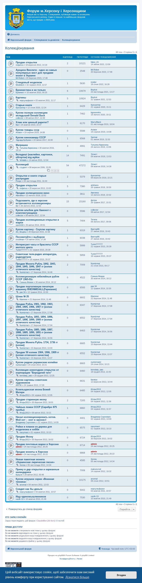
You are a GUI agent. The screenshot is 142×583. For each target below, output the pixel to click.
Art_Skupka (21, 232)
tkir (17, 206)
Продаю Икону (24, 436)
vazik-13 (19, 499)
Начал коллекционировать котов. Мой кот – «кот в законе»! (36, 418)
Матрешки (22, 145)
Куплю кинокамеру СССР (31, 137)
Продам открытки (26, 62)
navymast (24, 432)
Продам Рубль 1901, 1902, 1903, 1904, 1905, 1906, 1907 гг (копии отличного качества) (34, 307)
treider (94, 82)
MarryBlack (96, 122)
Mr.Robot (20, 78)
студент (23, 167)
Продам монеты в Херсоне (32, 451)
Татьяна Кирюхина (28, 148)
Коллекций (22, 164)
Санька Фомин (26, 282)
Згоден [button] (121, 575)
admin (19, 447)
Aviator (19, 132)
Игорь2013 (25, 395)
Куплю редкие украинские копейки (37, 362)
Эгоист (94, 154)
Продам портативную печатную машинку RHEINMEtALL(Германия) (36, 288)
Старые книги (24, 105)
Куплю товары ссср (27, 130)
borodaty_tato (26, 375)
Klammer (24, 299)
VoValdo (23, 160)
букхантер (20, 108)
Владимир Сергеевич (26, 422)
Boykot (94, 90)
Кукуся (19, 475)
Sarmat (94, 137)
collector (19, 118)
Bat (17, 125)
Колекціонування (19, 48)
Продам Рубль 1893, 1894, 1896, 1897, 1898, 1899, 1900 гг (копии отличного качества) (34, 319)
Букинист (20, 92)
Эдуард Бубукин (23, 140)
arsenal (23, 485)
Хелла (22, 465)
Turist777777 (22, 250)
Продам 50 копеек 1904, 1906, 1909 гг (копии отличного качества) (37, 353)
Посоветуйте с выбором (30, 237)
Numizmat (24, 272)
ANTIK (19, 385)
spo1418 (19, 225)
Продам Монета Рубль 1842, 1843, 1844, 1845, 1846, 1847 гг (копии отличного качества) (36, 266)
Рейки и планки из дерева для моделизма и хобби (34, 428)
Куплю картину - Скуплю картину (35, 229)
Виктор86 (95, 229)
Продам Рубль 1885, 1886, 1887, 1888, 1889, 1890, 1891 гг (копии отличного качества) (34, 332)
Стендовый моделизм (29, 82)
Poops (18, 181)
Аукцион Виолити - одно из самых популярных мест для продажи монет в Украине (36, 73)
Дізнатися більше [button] (77, 577)
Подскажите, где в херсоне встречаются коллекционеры (33, 202)
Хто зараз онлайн (15, 517)
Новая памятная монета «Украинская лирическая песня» (35, 461)
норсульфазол (26, 100)
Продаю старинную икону (31, 399)
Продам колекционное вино (32, 193)
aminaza (94, 185)
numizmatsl (21, 365)
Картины (21, 97)
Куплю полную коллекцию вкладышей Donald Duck (32, 114)
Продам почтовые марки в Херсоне (37, 444)
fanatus (94, 379)
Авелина (20, 195)
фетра (94, 200)
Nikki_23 (95, 62)
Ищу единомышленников (31, 496)
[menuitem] (13, 34)
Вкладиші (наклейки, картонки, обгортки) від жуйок (34, 156)
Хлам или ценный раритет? (32, 122)
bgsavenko (96, 112)
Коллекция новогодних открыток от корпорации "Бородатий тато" (37, 371)
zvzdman (20, 239)
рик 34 (23, 292)
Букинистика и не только (31, 90)
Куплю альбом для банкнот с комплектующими (33, 211)
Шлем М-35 (22, 296)
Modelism (20, 85)
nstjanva (19, 65)
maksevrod (96, 469)
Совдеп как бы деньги (29, 489)
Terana (94, 219)
